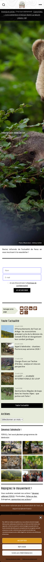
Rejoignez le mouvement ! (16, 488)
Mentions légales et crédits (13, 559)
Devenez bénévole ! (11, 430)
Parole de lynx (11, 467)
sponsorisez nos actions (21, 499)
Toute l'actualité (22, 405)
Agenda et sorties (8, 11)
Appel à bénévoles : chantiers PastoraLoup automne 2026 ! (28, 347)
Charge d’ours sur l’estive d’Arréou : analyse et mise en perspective (27, 364)
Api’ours (32, 467)
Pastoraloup (11, 479)
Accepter (22, 541)
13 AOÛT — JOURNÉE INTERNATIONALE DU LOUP (27, 377)
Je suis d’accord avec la (22, 284)
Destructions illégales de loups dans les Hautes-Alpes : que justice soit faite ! (28, 393)
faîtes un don (31, 496)
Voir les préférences (22, 553)
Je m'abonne (22, 290)
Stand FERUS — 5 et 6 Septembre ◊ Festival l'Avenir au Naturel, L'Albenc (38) (23, 15)
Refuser (22, 547)
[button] (40, 517)
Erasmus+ (33, 479)
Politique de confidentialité (29, 559)
